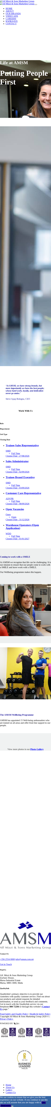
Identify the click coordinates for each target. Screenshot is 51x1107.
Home (8, 1085)
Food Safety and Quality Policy (14, 1014)
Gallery (9, 1090)
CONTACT (11, 23)
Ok (43, 1103)
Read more (5, 1105)
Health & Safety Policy (40, 1014)
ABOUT (10, 11)
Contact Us (11, 1092)
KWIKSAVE (12, 21)
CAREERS (11, 18)
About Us (10, 1087)
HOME (9, 8)
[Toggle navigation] (36, 4)
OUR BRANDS (13, 13)
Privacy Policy (7, 1019)
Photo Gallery (37, 749)
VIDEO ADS (12, 16)
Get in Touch (6, 964)
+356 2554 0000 (7, 959)
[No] (12, 1106)
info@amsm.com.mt (24, 959)
